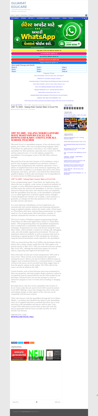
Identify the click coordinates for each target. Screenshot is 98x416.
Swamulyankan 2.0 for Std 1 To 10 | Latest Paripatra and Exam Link (74, 149)
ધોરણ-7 (64, 69)
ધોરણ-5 (14, 69)
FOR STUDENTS (15, 18)
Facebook (14, 342)
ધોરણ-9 (39, 71)
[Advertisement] (36, 121)
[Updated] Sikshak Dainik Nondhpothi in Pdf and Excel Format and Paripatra (49, 95)
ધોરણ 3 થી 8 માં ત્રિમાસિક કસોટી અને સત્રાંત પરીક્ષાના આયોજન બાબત (49, 84)
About (17, 15)
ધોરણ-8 (14, 71)
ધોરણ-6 (39, 69)
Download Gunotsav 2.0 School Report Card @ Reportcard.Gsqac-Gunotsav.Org (49, 81)
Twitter (21, 342)
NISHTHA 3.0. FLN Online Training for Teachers (49, 78)
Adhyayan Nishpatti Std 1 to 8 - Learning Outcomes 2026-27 (49, 89)
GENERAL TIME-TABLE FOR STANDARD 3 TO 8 (49, 98)
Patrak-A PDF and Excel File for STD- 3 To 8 (49, 92)
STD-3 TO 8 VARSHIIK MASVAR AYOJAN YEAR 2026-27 (49, 86)
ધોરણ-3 (39, 67)
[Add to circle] (84, 18)
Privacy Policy (24, 15)
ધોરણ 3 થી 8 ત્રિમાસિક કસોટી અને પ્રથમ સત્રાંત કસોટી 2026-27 (49, 75)
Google (27, 342)
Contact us (31, 15)
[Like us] (82, 18)
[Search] (86, 15)
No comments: (32, 109)
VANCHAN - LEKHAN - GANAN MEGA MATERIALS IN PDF (73, 157)
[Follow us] (86, 18)
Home (12, 15)
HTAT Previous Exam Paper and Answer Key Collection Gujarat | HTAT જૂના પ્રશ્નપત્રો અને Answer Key (49, 100)
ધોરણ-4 (64, 67)
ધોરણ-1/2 (14, 67)
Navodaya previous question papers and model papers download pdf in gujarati (74, 165)
